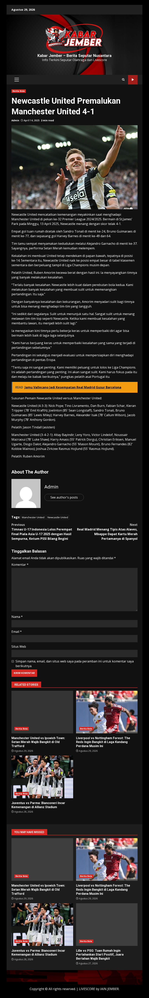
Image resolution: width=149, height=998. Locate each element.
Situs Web (18, 646)
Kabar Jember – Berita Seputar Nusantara (74, 55)
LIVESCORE (87, 989)
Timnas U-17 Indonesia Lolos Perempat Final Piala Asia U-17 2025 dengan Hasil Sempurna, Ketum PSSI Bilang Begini (41, 532)
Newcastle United (58, 517)
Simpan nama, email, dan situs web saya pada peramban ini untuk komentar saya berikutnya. (75, 663)
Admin (15, 120)
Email (16, 631)
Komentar (20, 564)
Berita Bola (19, 91)
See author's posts (64, 497)
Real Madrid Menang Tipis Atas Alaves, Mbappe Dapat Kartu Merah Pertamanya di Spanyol (107, 532)
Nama (17, 617)
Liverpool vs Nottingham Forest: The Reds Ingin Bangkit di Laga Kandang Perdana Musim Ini (107, 712)
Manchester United (33, 517)
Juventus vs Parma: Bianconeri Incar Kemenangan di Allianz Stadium (42, 777)
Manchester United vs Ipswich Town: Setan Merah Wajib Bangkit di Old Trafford (42, 712)
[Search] (123, 79)
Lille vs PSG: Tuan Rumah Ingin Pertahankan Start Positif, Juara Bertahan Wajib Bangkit (107, 924)
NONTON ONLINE (133, 79)
